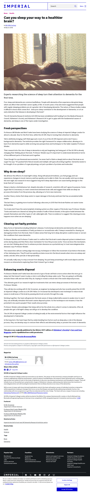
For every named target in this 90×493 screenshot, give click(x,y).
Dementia (7, 441)
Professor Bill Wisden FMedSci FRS (15, 414)
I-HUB (78, 398)
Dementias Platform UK (11, 393)
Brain (5, 439)
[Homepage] (26, 6)
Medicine (28, 458)
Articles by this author (12, 364)
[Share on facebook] (5, 370)
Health (11, 13)
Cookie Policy (9, 484)
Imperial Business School (33, 461)
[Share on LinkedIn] (8, 370)
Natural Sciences (30, 460)
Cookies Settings (67, 480)
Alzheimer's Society (61, 330)
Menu (81, 6)
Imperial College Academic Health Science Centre (75, 457)
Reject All (67, 485)
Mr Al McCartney (11, 25)
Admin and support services (55, 456)
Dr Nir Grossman (9, 405)
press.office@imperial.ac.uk (18, 362)
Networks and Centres (53, 458)
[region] (45, 484)
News (6, 13)
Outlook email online (10, 463)
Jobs (5, 460)
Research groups (51, 460)
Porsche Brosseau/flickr (26, 337)
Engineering (29, 456)
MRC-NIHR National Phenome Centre (36, 393)
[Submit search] (75, 6)
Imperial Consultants (74, 467)
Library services (9, 461)
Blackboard (7, 456)
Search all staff (51, 461)
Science (6, 432)
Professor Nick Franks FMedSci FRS (15, 409)
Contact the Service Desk (12, 458)
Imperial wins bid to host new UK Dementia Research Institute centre (26, 422)
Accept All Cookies (67, 489)
